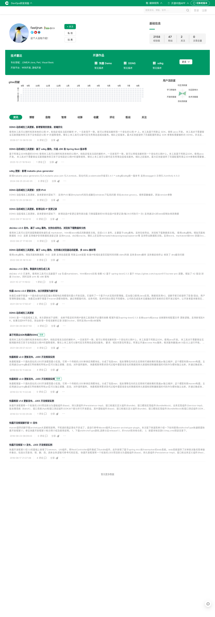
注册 (204, 10)
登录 (196, 10)
